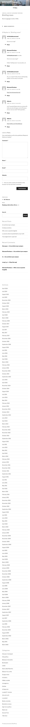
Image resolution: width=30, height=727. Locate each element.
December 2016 (6, 338)
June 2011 (4, 482)
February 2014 (6, 403)
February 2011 (5, 494)
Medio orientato (9, 26)
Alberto (9, 118)
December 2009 (6, 535)
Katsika (4, 686)
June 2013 (4, 418)
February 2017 (6, 335)
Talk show (4, 715)
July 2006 (4, 624)
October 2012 (5, 435)
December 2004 (6, 630)
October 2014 (5, 388)
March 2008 (5, 597)
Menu (15, 7)
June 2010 (4, 518)
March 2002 (5, 638)
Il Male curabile (6, 680)
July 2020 (4, 297)
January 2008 (5, 603)
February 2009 (6, 565)
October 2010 (5, 506)
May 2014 (4, 400)
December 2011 (6, 465)
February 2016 (6, 365)
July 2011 (4, 479)
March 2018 (5, 318)
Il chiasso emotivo (6, 228)
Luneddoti (4, 698)
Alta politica (5, 657)
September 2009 (6, 544)
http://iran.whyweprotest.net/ (13, 92)
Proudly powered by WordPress (9, 723)
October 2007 (5, 609)
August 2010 (5, 512)
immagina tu (5, 683)
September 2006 (6, 621)
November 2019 (6, 300)
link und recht (5, 695)
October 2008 (5, 577)
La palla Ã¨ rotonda (7, 692)
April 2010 (4, 524)
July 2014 (4, 394)
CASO (3, 665)
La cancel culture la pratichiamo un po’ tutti (13, 233)
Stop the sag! (13, 262)
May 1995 (4, 641)
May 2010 (4, 521)
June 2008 (5, 588)
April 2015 (4, 382)
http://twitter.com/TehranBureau (14, 123)
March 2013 (5, 424)
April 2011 (4, 488)
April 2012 (4, 453)
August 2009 (5, 547)
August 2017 (5, 326)
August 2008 (5, 582)
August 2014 (5, 391)
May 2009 (4, 556)
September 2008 (6, 580)
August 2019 (5, 306)
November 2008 (6, 574)
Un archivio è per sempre (8, 225)
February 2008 (6, 600)
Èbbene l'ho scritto (7, 671)
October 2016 (5, 341)
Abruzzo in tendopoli (7, 654)
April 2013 (4, 421)
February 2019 (6, 312)
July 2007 (4, 618)
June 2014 (4, 397)
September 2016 (6, 344)
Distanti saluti (11, 2)
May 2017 (4, 332)
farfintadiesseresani (12, 36)
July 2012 (4, 444)
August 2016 (5, 347)
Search (4, 212)
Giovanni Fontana (17, 13)
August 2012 (5, 441)
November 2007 (6, 606)
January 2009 (5, 568)
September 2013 (6, 415)
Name (4, 160)
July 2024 (4, 291)
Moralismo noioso (6, 704)
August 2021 (5, 294)
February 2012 (6, 459)
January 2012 (5, 462)
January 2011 (5, 497)
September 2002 (6, 635)
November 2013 (6, 409)
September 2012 (6, 438)
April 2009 (5, 559)
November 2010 (6, 503)
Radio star (4, 710)
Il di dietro (4, 677)
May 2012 (4, 450)
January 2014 (5, 406)
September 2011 (6, 474)
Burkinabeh (5, 662)
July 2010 (4, 515)
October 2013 (5, 412)
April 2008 (5, 594)
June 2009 (5, 553)
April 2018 (4, 315)
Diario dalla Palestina (7, 668)
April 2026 (5, 288)
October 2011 (5, 471)
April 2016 (4, 359)
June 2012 (4, 447)
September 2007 (6, 612)
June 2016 (4, 353)
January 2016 (5, 368)
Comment (5, 140)
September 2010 (6, 509)
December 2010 (6, 500)
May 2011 (4, 485)
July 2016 (4, 350)
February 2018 (6, 321)
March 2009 (5, 562)
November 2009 (6, 538)
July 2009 (4, 550)
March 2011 (5, 491)
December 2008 (6, 571)
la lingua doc (5, 689)
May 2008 (4, 591)
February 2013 (6, 426)
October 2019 (5, 303)
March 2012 (5, 456)
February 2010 (6, 529)
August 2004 (5, 632)
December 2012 (6, 429)
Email (4, 168)
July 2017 (4, 329)
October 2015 (5, 374)
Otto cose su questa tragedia (9, 230)
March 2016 (5, 362)
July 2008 (4, 585)
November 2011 (6, 468)
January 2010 (5, 532)
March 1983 (5, 644)
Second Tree (5, 712)
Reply (8, 44)
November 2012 (6, 432)
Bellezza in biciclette (7, 659)
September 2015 (6, 376)
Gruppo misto (5, 674)
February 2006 (6, 627)
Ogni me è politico (6, 707)
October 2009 (5, 541)
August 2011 (5, 477)
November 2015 (6, 371)
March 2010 (5, 527)
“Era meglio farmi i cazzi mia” (9, 236)
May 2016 (4, 356)
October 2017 (5, 323)
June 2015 (4, 379)
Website (4, 175)
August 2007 (5, 615)
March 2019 (5, 309)
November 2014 (6, 385)
